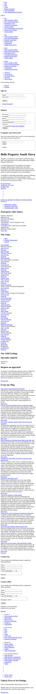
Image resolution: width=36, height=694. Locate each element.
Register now (4, 692)
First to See (7, 636)
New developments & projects (13, 12)
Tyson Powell (5, 265)
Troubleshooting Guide (11, 208)
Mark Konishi (5, 251)
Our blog (7, 77)
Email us (3, 188)
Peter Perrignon (5, 258)
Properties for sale (9, 23)
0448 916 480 (5, 308)
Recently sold (8, 41)
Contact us (7, 623)
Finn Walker (4, 318)
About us (7, 72)
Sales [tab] (5, 238)
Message (3, 574)
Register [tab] (6, 87)
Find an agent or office (11, 20)
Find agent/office (9, 10)
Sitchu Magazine (9, 647)
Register (3, 611)
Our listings (16, 200)
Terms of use (8, 676)
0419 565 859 (5, 288)
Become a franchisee (10, 621)
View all (3, 553)
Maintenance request (10, 204)
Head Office (8, 618)
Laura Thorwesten (6, 298)
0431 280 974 (5, 314)
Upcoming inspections (10, 25)
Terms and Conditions (17, 126)
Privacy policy (8, 675)
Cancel (4, 147)
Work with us (8, 79)
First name (5, 114)
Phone (2, 567)
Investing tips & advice (11, 69)
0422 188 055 (5, 334)
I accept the (14, 126)
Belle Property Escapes (11, 660)
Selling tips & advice (10, 45)
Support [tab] (6, 242)
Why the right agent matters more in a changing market (17, 405)
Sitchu (6, 663)
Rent (5, 5)
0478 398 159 (5, 295)
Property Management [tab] (10, 240)
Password (5, 97)
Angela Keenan (5, 304)
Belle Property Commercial (12, 657)
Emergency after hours (11, 206)
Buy (5, 2)
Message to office (6, 600)
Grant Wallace (5, 245)
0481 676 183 (5, 281)
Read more (4, 403)
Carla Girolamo (5, 338)
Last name (5, 116)
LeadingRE (7, 662)
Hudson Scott (5, 278)
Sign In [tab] (6, 85)
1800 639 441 (5, 227)
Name (2, 565)
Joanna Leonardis (6, 285)
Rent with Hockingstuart (11, 51)
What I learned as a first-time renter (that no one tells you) (17, 440)
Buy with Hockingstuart (11, 22)
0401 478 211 (5, 248)
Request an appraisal (10, 40)
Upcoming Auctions (26, 200)
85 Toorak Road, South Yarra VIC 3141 (7, 184)
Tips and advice (9, 645)
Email (4, 95)
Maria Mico (4, 344)
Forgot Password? (7, 104)
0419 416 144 (5, 301)
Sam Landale (4, 311)
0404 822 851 (5, 268)
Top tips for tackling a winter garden (11, 495)
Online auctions (9, 27)
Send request (4, 381)
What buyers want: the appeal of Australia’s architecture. (17, 513)
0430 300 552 (5, 321)
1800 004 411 (5, 224)
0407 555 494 (5, 328)
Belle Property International (12, 659)
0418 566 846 (5, 261)
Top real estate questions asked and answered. (14, 526)
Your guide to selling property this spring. (13, 389)
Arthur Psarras (5, 271)
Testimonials (8, 43)
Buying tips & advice (10, 30)
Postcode (4, 124)
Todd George (4, 291)
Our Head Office (9, 76)
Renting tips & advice (10, 56)
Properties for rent (9, 53)
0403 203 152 (5, 217)
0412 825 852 (5, 255)
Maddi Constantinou (7, 324)
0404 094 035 (5, 275)
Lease (6, 7)
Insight (6, 649)
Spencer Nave (5, 331)
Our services (8, 74)
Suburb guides (8, 32)
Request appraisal (9, 9)
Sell (5, 4)
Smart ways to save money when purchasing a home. (16, 543)
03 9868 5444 (5, 187)
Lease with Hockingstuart (11, 64)
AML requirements (10, 650)
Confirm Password (7, 122)
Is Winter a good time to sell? (9, 478)
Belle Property (8, 655)
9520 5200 (4, 230)
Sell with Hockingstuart (11, 38)
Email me (3, 250)
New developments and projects (13, 28)
